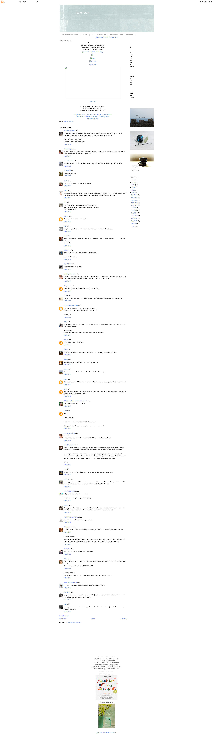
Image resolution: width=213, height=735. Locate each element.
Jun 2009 (134, 210)
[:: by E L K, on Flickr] (92, 55)
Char (65, 295)
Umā (65, 180)
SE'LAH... (66, 250)
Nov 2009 (134, 197)
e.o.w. (65, 349)
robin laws (67, 479)
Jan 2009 (134, 223)
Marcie (66, 216)
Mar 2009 (134, 218)
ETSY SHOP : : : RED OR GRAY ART (121, 35)
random (71, 121)
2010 (133, 190)
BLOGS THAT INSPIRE (99, 35)
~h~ (65, 469)
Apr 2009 (134, 215)
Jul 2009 (134, 208)
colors (66, 121)
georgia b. (67, 592)
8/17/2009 (67, 144)
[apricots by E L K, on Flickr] (93, 61)
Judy (65, 236)
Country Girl (67, 170)
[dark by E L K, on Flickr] (92, 58)
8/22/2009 (67, 599)
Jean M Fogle (68, 149)
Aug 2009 (134, 205)
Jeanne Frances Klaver (71, 517)
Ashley (66, 359)
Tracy (65, 190)
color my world (65, 40)
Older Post (123, 618)
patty (65, 604)
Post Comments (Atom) (74, 622)
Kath (65, 389)
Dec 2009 (134, 195)
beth (65, 226)
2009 (133, 192)
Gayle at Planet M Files (71, 305)
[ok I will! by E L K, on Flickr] (93, 64)
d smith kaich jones (69, 445)
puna (65, 379)
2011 (133, 187)
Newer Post (62, 618)
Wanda (66, 339)
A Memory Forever (92, 118)
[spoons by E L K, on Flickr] (92, 101)
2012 (133, 185)
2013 (133, 182)
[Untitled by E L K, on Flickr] (92, 99)
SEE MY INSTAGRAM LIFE (70, 35)
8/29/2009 (67, 611)
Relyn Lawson (68, 527)
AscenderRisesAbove (70, 582)
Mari (65, 558)
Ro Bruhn (67, 548)
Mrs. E (66, 321)
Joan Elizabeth (68, 160)
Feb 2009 (134, 221)
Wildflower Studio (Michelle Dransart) (75, 401)
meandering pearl (69, 130)
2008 (133, 226)
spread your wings (69, 274)
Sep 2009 (134, 202)
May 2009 (134, 213)
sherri (65, 505)
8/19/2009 (67, 587)
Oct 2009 (134, 200)
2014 (133, 179)
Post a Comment (64, 616)
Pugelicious (67, 264)
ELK (65, 202)
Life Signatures (106, 114)
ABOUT (84, 35)
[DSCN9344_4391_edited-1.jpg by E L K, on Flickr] (93, 52)
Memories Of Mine (69, 491)
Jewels (66, 369)
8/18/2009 (67, 532)
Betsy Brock (67, 286)
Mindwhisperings (104, 116)
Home (93, 618)
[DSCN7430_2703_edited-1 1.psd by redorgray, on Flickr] (107, 37)
